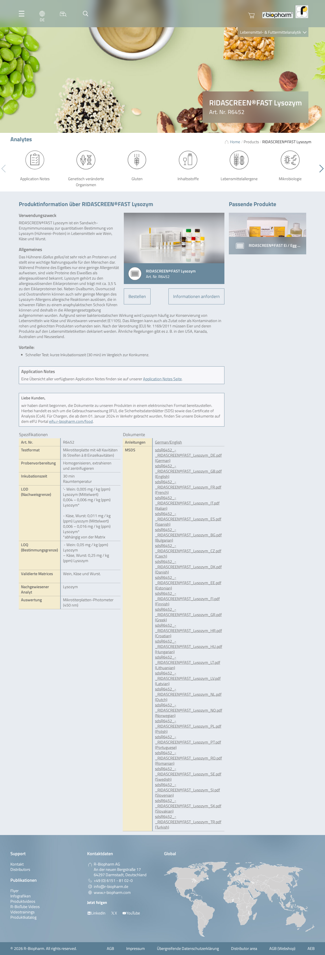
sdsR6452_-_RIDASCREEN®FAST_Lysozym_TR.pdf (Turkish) (188, 822)
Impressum (135, 948)
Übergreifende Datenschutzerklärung (188, 948)
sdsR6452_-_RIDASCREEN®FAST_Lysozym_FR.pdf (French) (188, 487)
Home (235, 142)
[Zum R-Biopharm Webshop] (251, 15)
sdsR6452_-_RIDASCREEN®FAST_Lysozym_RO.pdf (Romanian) (188, 758)
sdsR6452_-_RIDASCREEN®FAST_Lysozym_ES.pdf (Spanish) (188, 519)
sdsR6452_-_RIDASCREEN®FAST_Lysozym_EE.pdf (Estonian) (188, 582)
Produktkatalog (23, 917)
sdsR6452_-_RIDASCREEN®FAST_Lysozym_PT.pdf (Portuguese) (188, 742)
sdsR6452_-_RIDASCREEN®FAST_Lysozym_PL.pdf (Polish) (188, 726)
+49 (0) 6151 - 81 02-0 (113, 880)
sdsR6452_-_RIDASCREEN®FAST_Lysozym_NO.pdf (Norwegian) (188, 710)
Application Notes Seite (162, 379)
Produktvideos (22, 901)
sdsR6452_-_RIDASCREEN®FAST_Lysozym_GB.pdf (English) (188, 471)
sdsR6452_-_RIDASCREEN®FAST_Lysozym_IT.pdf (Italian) (187, 503)
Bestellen (137, 296)
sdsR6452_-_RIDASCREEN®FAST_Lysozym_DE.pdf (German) (188, 455)
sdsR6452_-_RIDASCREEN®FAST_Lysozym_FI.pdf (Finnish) (187, 598)
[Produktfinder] (63, 14)
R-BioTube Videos (25, 907)
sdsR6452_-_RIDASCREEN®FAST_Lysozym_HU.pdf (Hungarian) (188, 646)
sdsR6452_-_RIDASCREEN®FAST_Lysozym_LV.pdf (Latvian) (188, 678)
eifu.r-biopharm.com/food (71, 421)
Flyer (14, 891)
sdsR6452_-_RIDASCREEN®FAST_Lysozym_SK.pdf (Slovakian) (188, 806)
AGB (110, 948)
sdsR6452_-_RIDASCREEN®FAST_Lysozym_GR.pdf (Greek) (188, 614)
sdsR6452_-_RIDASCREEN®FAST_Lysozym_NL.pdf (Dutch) (188, 694)
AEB (311, 948)
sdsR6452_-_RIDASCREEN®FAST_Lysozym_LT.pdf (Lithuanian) (187, 662)
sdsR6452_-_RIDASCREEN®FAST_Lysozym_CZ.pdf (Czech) (188, 551)
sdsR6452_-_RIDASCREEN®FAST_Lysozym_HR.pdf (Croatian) (188, 630)
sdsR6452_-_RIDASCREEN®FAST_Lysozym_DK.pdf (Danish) (188, 567)
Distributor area (244, 948)
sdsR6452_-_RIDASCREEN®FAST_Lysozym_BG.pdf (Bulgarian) (188, 535)
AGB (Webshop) (282, 948)
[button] (320, 169)
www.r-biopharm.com (112, 892)
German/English (168, 442)
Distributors (20, 869)
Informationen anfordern (196, 296)
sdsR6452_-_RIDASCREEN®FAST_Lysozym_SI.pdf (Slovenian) (187, 790)
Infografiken (20, 896)
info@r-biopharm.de (111, 886)
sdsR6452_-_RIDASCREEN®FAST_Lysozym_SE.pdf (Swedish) (188, 774)
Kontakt (17, 864)
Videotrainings (22, 912)
